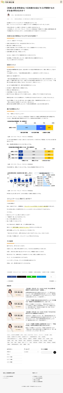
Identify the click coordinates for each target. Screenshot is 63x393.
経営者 (20, 342)
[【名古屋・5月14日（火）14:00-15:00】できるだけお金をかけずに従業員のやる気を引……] (15, 316)
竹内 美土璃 (9, 2)
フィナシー (41, 334)
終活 (12, 342)
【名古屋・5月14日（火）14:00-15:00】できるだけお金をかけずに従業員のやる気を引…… (40, 312)
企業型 (9, 336)
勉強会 (21, 338)
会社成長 (43, 336)
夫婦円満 (52, 272)
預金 (29, 344)
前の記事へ (11, 281)
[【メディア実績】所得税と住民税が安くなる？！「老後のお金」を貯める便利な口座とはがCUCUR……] (15, 327)
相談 (24, 340)
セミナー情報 (9, 359)
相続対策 (20, 340)
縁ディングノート (25, 342)
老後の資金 (35, 342)
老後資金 (40, 342)
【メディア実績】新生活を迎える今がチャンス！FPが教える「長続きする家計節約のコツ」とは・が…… (41, 301)
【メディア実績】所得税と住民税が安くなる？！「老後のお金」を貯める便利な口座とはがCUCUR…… (41, 324)
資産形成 (49, 342)
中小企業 (46, 334)
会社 (39, 336)
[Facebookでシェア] (11, 277)
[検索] (54, 352)
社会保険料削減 (36, 340)
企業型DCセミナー (25, 336)
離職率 (25, 344)
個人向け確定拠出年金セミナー (13, 338)
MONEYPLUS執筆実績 (15, 334)
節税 (8, 342)
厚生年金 (25, 338)
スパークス (25, 272)
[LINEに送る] (31, 277)
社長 (41, 340)
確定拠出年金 (30, 340)
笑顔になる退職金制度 (37, 381)
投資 (51, 338)
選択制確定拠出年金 (15, 344)
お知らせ (9, 351)
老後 (31, 342)
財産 (45, 342)
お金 (25, 334)
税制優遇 (50, 340)
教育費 (9, 340)
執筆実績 (30, 272)
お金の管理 (10, 272)
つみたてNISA (31, 334)
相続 (16, 340)
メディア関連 (9, 362)
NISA (22, 334)
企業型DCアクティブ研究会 (16, 336)
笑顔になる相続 (36, 379)
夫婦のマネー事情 (46, 272)
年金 (44, 338)
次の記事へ (52, 281)
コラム (12, 15)
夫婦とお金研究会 (38, 272)
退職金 (9, 344)
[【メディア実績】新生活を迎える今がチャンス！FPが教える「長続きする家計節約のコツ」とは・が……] (15, 304)
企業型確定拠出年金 (34, 336)
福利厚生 (45, 340)
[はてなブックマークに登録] (41, 277)
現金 (13, 340)
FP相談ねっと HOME (37, 376)
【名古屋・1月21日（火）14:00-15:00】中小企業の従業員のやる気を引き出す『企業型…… (40, 289)
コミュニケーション (17, 272)
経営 (15, 342)
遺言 (21, 344)
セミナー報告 (9, 356)
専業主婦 (40, 338)
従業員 (48, 338)
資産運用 (54, 342)
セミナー (36, 334)
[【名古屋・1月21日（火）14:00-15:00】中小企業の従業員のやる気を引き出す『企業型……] (15, 292)
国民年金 (30, 338)
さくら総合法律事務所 (8, 376)
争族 (51, 334)
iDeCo (9, 334)
